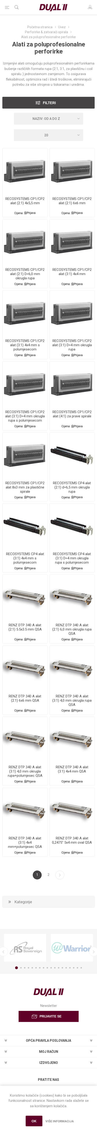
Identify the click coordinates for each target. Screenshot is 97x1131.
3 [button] (24, 967)
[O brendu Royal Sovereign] (25, 948)
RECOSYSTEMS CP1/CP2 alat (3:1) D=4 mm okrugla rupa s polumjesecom (25, 416)
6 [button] (36, 967)
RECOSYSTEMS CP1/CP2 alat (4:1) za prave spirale (72, 414)
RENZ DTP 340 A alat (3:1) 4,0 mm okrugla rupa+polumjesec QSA (25, 771)
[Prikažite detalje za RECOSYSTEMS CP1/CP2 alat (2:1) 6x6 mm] (72, 170)
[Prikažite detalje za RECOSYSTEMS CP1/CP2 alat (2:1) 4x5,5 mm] (25, 170)
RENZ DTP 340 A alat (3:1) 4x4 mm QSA (72, 769)
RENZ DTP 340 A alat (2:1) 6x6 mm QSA (25, 698)
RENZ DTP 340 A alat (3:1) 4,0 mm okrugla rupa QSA (72, 700)
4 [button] (28, 967)
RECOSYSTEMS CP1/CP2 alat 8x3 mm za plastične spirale (24, 487)
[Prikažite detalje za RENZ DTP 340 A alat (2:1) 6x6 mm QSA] (25, 668)
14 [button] (66, 967)
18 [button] (81, 967)
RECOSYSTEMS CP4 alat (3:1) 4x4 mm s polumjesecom (25, 558)
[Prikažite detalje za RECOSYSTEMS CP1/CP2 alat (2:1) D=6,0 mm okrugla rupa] (25, 241)
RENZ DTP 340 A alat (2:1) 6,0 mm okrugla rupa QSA (72, 629)
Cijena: (18, 213)
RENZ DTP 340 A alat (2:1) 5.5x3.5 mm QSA (25, 627)
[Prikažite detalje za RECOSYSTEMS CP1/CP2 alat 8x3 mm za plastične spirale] (25, 454)
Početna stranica (40, 27)
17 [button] (77, 967)
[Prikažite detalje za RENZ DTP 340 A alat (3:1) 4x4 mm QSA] (72, 739)
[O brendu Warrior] (72, 948)
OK (34, 1121)
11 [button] (55, 967)
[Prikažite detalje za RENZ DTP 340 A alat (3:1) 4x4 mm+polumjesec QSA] (25, 810)
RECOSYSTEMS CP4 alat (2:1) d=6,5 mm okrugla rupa (72, 487)
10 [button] (51, 967)
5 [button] (32, 967)
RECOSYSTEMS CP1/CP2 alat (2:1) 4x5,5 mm (24, 201)
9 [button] (47, 967)
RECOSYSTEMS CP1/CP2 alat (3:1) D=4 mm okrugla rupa (72, 345)
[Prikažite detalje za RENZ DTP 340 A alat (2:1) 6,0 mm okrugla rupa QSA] (72, 597)
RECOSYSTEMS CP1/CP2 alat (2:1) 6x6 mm (72, 201)
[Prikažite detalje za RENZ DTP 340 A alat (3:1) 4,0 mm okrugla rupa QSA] (72, 668)
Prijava (31, 213)
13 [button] (62, 967)
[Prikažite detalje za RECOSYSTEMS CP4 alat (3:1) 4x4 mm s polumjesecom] (25, 526)
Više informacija (59, 1121)
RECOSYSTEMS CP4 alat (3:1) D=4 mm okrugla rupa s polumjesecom (72, 558)
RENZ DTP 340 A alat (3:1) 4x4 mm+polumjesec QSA (25, 842)
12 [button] (58, 967)
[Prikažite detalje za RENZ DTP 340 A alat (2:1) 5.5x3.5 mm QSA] (25, 597)
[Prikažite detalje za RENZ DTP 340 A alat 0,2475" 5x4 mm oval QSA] (72, 810)
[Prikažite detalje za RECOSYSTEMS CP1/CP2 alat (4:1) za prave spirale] (72, 384)
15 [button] (70, 967)
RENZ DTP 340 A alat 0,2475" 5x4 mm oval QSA (72, 840)
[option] (25, 948)
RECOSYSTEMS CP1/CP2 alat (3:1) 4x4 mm (72, 272)
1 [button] (16, 967)
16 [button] (73, 967)
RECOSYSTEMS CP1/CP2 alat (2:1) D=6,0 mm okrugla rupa (24, 274)
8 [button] (43, 967)
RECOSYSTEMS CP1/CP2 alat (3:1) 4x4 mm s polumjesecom (24, 345)
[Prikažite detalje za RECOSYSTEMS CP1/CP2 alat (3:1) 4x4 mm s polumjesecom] (25, 312)
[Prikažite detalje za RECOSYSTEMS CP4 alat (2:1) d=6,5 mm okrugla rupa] (72, 454)
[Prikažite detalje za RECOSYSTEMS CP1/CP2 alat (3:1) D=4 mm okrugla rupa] (72, 312)
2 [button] (21, 967)
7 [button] (39, 967)
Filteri (49, 103)
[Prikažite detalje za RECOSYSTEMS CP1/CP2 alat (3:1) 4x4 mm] (72, 241)
